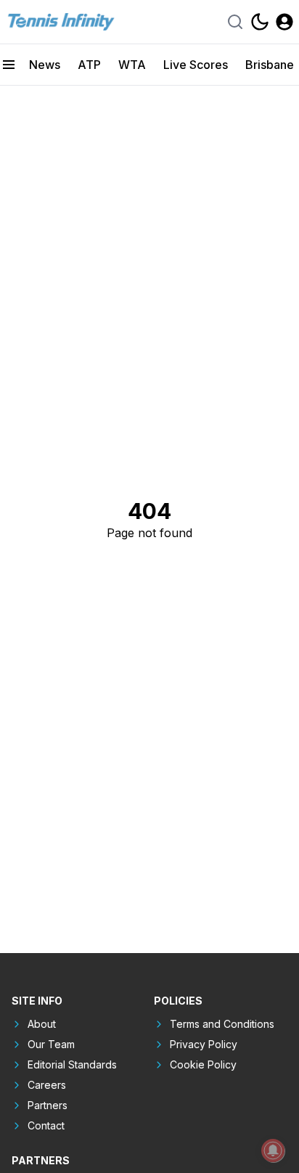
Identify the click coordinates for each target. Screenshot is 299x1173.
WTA (132, 64)
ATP (89, 64)
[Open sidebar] (8, 64)
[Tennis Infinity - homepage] (60, 21)
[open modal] (284, 21)
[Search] (235, 21)
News (44, 64)
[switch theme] (260, 22)
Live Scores (195, 64)
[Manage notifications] (272, 1150)
